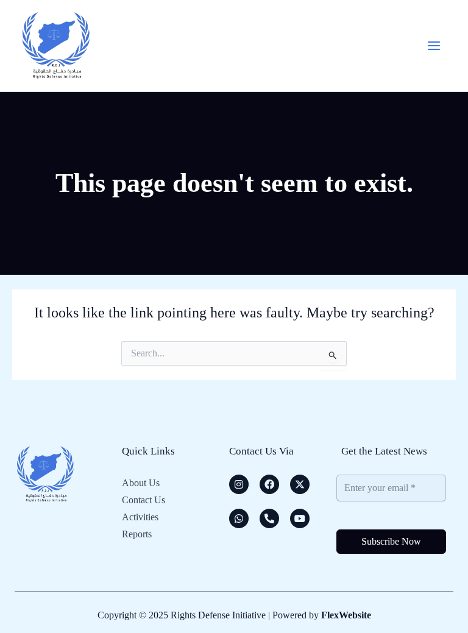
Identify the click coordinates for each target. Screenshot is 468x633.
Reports (137, 534)
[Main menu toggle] (433, 45)
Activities (140, 517)
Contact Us (143, 500)
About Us (141, 483)
